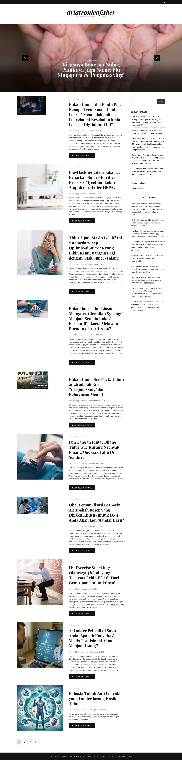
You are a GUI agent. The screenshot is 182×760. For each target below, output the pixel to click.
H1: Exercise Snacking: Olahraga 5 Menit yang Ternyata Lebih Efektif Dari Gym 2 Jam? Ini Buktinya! (94, 575)
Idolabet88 (143, 225)
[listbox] (91, 58)
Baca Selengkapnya (82, 155)
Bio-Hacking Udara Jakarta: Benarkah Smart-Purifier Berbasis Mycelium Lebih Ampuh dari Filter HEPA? (94, 179)
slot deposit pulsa (148, 206)
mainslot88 (135, 310)
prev (25, 58)
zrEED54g (75, 131)
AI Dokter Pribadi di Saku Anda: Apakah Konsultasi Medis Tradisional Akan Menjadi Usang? (92, 638)
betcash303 (149, 283)
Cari (132, 97)
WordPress (128, 756)
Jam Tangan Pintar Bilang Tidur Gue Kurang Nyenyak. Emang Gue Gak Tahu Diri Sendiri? (94, 449)
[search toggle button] (164, 2)
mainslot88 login (144, 272)
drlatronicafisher (91, 12)
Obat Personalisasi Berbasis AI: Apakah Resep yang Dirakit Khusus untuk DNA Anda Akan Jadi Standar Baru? (96, 512)
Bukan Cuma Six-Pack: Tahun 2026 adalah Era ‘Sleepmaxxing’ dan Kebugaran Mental (96, 386)
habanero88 (140, 291)
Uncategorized (91, 45)
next (157, 58)
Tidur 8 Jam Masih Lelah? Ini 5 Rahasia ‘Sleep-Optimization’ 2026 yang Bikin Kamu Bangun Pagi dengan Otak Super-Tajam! (95, 248)
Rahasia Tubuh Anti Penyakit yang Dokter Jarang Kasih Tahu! (95, 698)
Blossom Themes (106, 756)
